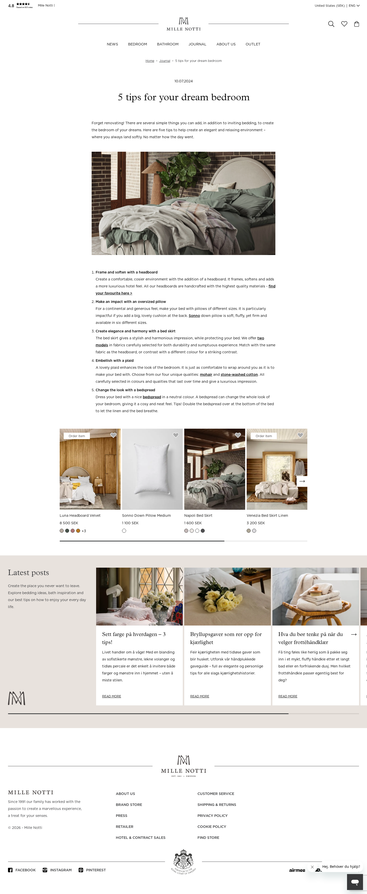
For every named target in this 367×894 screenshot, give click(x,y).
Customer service (215, 794)
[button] (23, 5)
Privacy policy (212, 816)
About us (226, 44)
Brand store (129, 805)
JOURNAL (197, 44)
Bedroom (137, 44)
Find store (208, 838)
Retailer (124, 827)
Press (121, 816)
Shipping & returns (216, 805)
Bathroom (168, 44)
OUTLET (253, 44)
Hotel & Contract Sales (141, 838)
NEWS (112, 44)
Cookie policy (211, 827)
